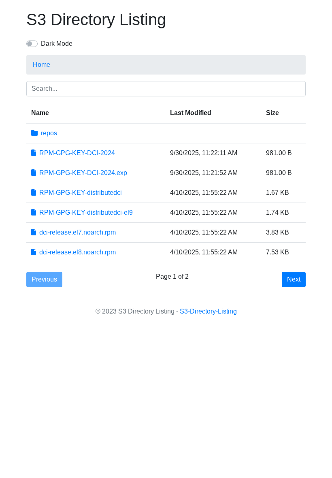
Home (41, 64)
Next (293, 279)
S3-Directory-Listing (208, 311)
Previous (44, 279)
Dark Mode (56, 43)
